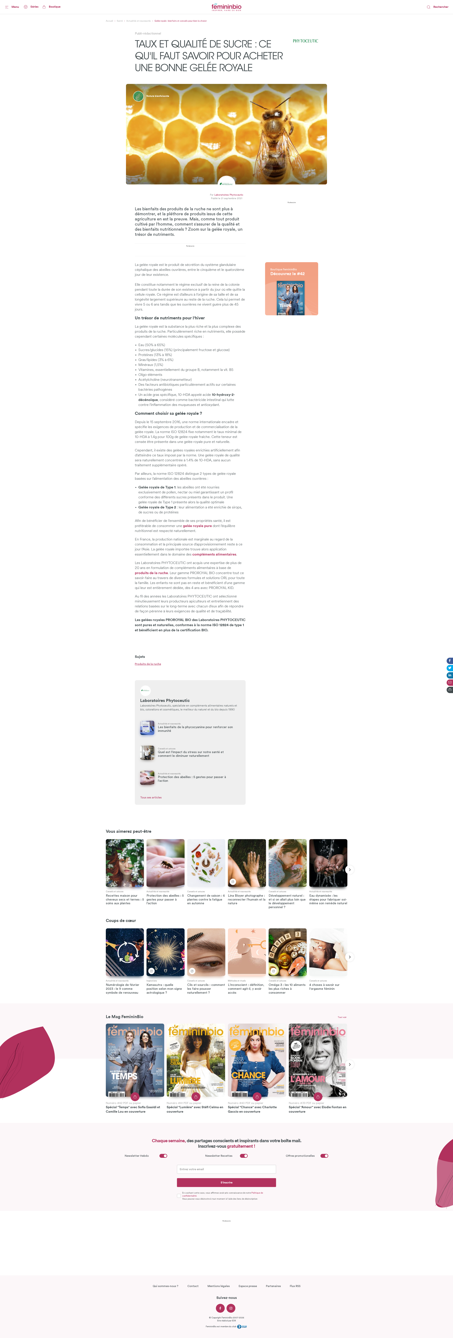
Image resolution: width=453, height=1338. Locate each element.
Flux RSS (295, 1286)
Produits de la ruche (148, 664)
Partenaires (273, 1286)
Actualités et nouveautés (138, 21)
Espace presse (248, 1286)
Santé (120, 21)
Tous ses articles (151, 797)
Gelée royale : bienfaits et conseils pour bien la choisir (180, 21)
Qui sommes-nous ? (165, 1286)
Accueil (109, 21)
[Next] (349, 869)
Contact (193, 1286)
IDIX (234, 1321)
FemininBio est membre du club (221, 1326)
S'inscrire (227, 1182)
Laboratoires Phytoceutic (228, 195)
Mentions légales (219, 1286)
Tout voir (342, 1017)
